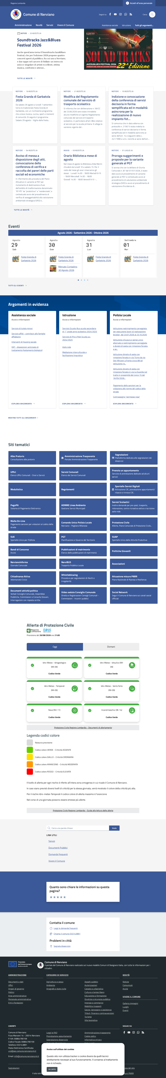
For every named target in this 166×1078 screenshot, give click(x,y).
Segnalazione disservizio (57, 1039)
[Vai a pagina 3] (84, 280)
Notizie (126, 981)
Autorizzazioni (91, 985)
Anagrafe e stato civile (56, 988)
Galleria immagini (130, 1003)
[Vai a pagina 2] (81, 280)
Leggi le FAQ (51, 1032)
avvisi (67, 150)
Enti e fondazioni (15, 1002)
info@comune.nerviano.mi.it (26, 1056)
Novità (126, 975)
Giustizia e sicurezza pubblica (97, 999)
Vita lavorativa (91, 1020)
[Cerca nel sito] (152, 14)
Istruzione (126, 25)
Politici (11, 992)
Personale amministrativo (19, 999)
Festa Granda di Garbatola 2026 (28, 258)
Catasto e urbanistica (94, 988)
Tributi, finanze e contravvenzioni (99, 1013)
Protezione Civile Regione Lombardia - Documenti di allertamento (83, 727)
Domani (111, 646)
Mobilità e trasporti (93, 1006)
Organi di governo (16, 988)
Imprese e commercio (94, 1002)
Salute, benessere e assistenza (98, 1009)
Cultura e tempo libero (94, 992)
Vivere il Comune (131, 996)
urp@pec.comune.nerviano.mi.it (22, 1051)
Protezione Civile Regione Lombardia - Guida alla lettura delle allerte (83, 810)
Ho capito (52, 1069)
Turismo (88, 1016)
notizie (19, 91)
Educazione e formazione (95, 995)
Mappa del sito (128, 1068)
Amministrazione (17, 975)
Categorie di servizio (57, 975)
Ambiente (50, 985)
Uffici (10, 985)
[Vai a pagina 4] (87, 280)
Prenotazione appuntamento (59, 1036)
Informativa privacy (93, 1039)
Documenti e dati (15, 981)
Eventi (125, 1010)
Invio (114, 828)
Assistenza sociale (110, 25)
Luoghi (126, 1006)
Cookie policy (90, 1036)
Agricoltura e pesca (54, 981)
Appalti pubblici (91, 981)
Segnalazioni (13, 1068)
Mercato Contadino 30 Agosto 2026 (67, 268)
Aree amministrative (17, 995)
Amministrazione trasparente (97, 1032)
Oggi (55, 646)
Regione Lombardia (18, 3)
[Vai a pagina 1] (78, 280)
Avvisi (125, 988)
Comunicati (128, 985)
